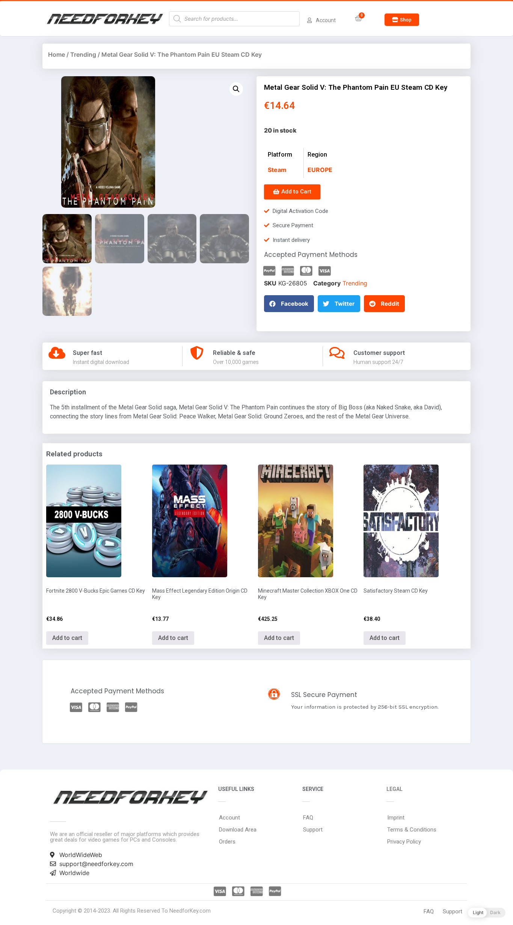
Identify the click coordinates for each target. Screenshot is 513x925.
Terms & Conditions (411, 829)
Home (56, 54)
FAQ (308, 817)
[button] (402, 20)
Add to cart (67, 637)
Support (313, 829)
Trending (83, 54)
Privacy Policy (404, 841)
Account (229, 817)
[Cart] (358, 19)
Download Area (237, 829)
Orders (227, 841)
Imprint (395, 817)
